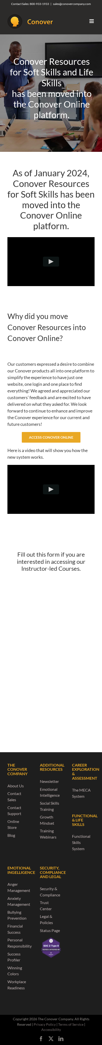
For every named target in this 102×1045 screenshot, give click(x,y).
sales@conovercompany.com (72, 4)
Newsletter (49, 781)
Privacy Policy (45, 1024)
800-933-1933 (39, 4)
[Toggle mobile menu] (92, 21)
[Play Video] (51, 262)
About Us (15, 785)
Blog (11, 835)
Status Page (50, 930)
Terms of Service (70, 1024)
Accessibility (51, 1029)
